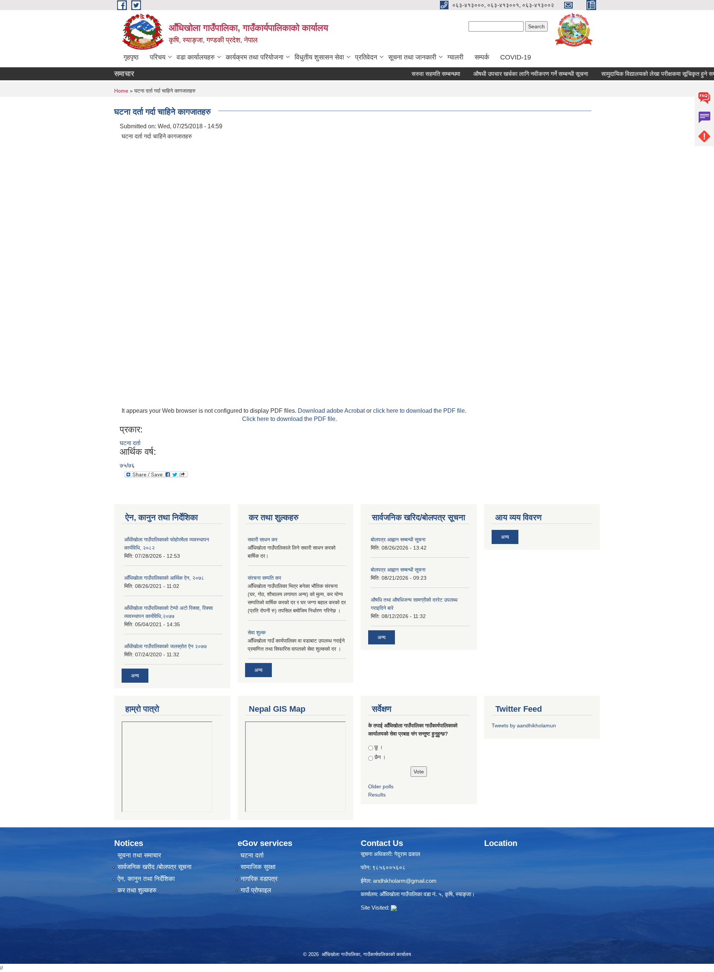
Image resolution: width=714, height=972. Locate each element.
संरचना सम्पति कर (264, 578)
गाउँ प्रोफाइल (256, 890)
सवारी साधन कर (262, 540)
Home (121, 91)
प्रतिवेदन (366, 57)
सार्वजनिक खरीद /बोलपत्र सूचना (155, 866)
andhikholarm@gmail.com (405, 881)
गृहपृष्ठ (131, 57)
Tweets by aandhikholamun (524, 725)
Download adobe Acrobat (332, 411)
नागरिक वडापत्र (259, 878)
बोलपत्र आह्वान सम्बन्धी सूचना (398, 540)
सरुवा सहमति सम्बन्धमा (420, 74)
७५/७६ (127, 465)
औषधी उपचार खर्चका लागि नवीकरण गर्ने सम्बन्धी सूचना (515, 74)
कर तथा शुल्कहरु (137, 890)
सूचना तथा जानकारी (412, 57)
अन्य (135, 676)
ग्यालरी (455, 57)
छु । (378, 747)
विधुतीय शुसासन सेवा (319, 57)
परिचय (157, 57)
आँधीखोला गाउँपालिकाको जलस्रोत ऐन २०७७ (165, 646)
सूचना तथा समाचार (139, 855)
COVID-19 (515, 57)
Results (377, 795)
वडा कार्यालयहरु (196, 57)
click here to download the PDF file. (419, 411)
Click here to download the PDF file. (289, 419)
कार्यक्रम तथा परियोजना (254, 57)
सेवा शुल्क (257, 632)
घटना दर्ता (130, 443)
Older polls (380, 786)
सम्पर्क (482, 57)
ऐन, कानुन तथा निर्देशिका (146, 878)
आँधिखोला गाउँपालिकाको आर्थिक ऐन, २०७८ (164, 578)
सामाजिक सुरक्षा (258, 866)
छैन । (380, 757)
